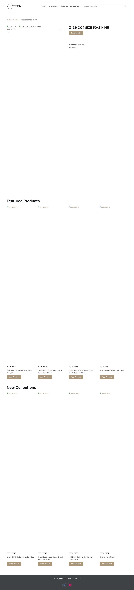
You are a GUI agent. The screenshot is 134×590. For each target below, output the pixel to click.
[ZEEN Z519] (52, 470)
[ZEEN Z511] (113, 284)
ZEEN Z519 (42, 553)
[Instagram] (70, 585)
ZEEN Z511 (104, 367)
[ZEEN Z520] (52, 284)
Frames (81, 45)
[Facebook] (64, 585)
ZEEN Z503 (73, 553)
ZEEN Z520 (42, 367)
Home (43, 6)
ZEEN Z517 (73, 367)
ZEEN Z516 (11, 553)
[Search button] (125, 6)
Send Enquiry (76, 33)
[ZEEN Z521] (21, 284)
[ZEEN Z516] (21, 470)
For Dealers (52, 6)
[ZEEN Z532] (113, 470)
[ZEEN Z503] (82, 470)
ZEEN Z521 (11, 367)
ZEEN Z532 (104, 553)
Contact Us (74, 6)
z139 (75, 47)
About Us (64, 6)
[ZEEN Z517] (82, 284)
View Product (14, 377)
